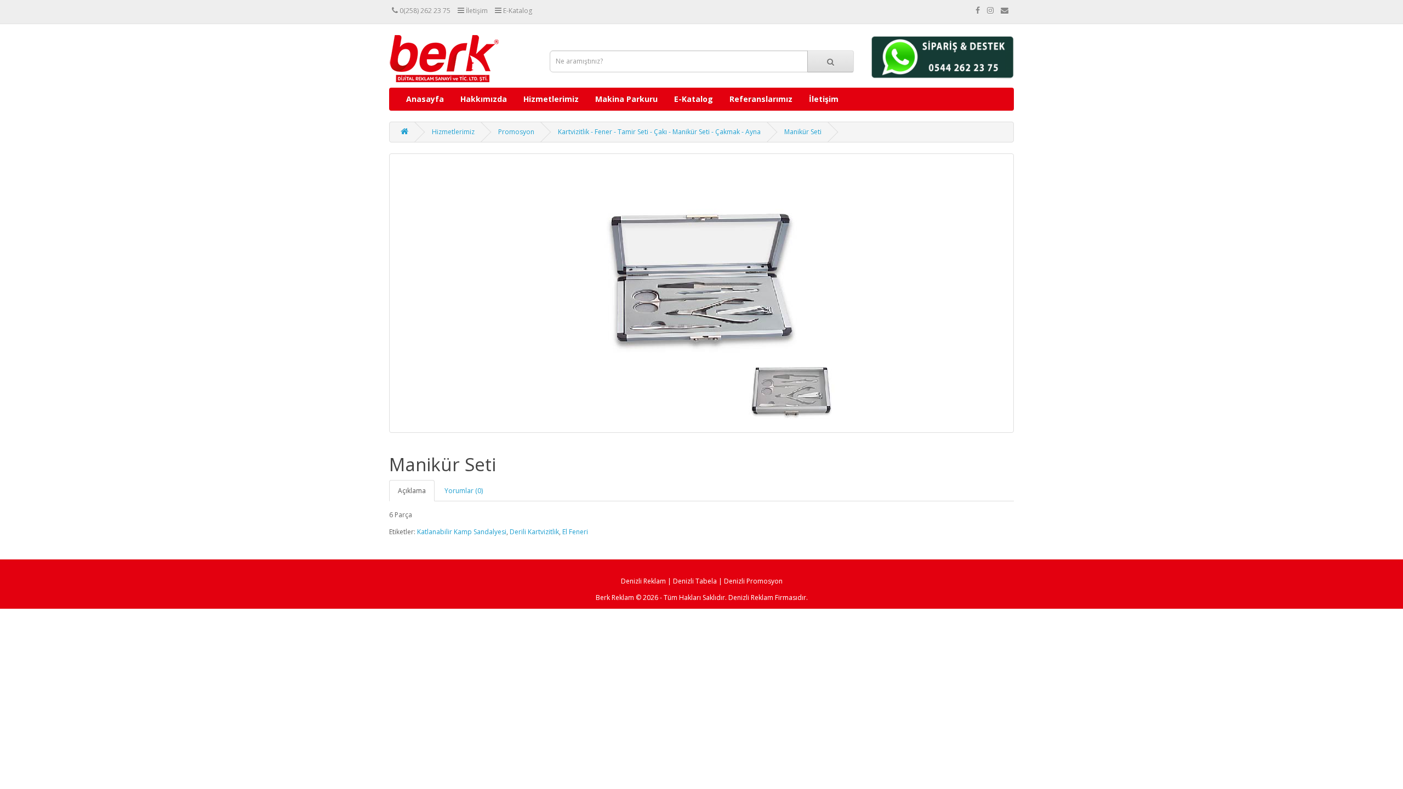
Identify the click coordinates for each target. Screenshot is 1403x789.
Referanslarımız (760, 99)
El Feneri (575, 531)
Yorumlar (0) (463, 490)
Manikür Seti (803, 131)
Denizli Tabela (695, 581)
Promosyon (516, 131)
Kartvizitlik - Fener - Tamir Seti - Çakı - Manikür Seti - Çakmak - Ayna (659, 131)
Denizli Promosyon (753, 581)
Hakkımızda (483, 99)
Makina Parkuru (626, 99)
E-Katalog (693, 99)
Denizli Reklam (643, 581)
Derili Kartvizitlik (534, 531)
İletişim (824, 99)
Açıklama (412, 490)
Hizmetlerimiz (551, 99)
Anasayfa (425, 99)
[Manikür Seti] (701, 293)
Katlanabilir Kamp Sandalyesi (461, 531)
